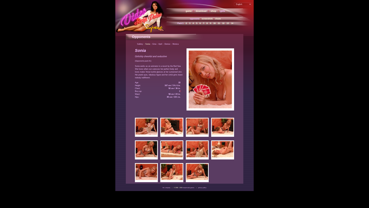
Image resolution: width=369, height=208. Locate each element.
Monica (176, 44)
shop (213, 11)
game (189, 11)
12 (223, 23)
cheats (218, 19)
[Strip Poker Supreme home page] (140, 16)
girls (222, 11)
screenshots (207, 19)
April (160, 44)
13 (228, 23)
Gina (154, 44)
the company (166, 187)
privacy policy (202, 187)
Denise (167, 44)
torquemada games (188, 187)
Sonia (147, 44)
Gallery (140, 44)
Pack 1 (180, 23)
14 (232, 23)
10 (214, 23)
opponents (194, 19)
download (201, 11)
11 (219, 23)
